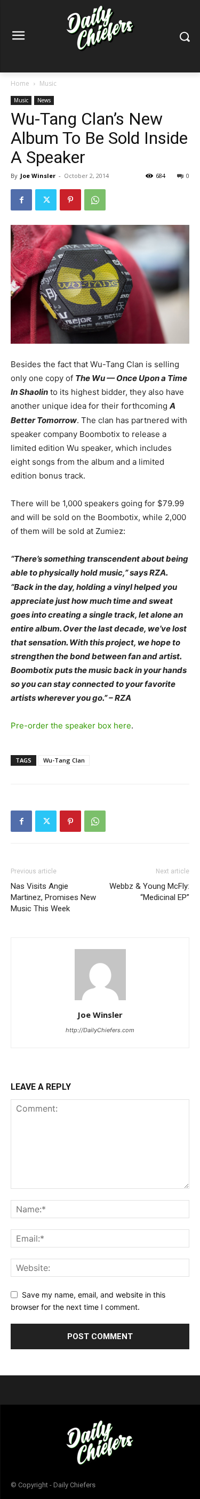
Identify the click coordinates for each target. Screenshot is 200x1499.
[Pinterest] (70, 199)
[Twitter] (46, 199)
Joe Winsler (37, 176)
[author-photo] (100, 999)
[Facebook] (21, 199)
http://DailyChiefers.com (100, 1030)
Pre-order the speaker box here (71, 725)
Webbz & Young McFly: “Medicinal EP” (149, 891)
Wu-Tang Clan (64, 760)
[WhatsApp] (95, 199)
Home (20, 83)
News (44, 100)
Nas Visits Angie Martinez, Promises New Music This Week (53, 897)
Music (48, 83)
